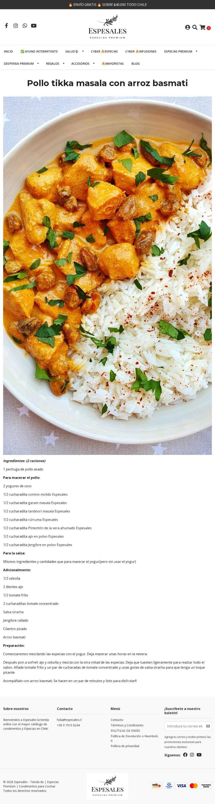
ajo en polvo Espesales (46, 536)
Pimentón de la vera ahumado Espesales (60, 528)
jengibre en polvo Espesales (50, 544)
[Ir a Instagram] (15, 25)
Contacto (117, 720)
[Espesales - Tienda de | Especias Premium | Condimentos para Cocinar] (107, 27)
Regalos (52, 63)
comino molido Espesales (48, 494)
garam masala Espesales (47, 502)
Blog (135, 63)
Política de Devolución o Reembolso (134, 738)
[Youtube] (34, 25)
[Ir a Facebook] (6, 25)
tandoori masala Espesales (49, 511)
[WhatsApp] (25, 25)
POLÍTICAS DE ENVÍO (125, 731)
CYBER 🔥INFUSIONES (140, 51)
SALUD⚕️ (72, 51)
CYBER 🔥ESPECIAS (104, 51)
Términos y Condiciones (127, 725)
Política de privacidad (125, 746)
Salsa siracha (13, 612)
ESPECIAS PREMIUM (178, 51)
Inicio (8, 51)
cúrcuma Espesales (43, 519)
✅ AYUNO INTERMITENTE (39, 51)
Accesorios (80, 63)
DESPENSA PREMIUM (19, 63)
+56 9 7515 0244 (68, 725)
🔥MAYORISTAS (113, 63)
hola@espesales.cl (69, 720)
